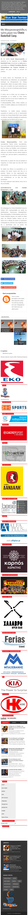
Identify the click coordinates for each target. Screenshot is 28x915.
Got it (18, 11)
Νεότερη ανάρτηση (5, 356)
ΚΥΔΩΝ (3, 810)
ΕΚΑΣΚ (3, 791)
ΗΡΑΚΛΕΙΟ (4, 801)
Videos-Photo (5, 817)
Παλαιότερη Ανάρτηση (22, 356)
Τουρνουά (14, 40)
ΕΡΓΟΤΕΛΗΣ (5, 797)
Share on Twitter (8, 283)
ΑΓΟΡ (3, 784)
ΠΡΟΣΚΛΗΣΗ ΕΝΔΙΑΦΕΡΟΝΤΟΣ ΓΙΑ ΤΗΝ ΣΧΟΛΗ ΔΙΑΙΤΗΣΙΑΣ (15, 866)
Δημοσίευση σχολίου (7, 353)
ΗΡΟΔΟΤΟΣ (5, 804)
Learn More (12, 11)
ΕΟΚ (3, 794)
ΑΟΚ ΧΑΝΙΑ (4, 788)
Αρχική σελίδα (13, 356)
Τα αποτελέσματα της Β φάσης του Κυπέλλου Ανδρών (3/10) (14, 858)
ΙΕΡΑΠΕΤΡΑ (4, 807)
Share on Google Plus (10, 287)
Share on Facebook (9, 279)
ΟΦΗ (3, 814)
